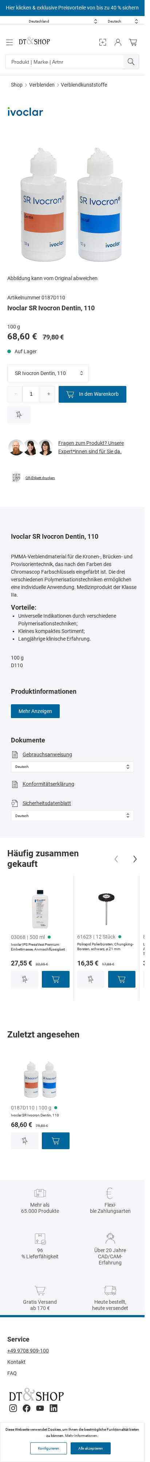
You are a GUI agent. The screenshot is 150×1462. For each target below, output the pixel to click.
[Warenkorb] (135, 42)
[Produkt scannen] (102, 42)
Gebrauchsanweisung (47, 754)
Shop (17, 85)
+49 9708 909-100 (28, 1351)
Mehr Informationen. (81, 1436)
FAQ (12, 1373)
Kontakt (16, 1362)
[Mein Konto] (118, 42)
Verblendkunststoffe (84, 85)
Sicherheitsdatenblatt (47, 803)
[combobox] (63, 21)
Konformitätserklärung (48, 784)
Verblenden (42, 85)
